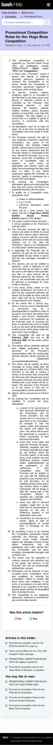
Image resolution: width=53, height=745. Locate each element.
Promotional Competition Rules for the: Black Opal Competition (27, 707)
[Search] (47, 22)
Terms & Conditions (31, 12)
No (19, 619)
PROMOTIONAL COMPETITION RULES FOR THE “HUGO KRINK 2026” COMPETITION (28, 683)
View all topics (9, 12)
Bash (5, 737)
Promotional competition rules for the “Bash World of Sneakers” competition (26, 668)
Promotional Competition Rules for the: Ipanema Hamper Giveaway (27, 699)
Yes (35, 619)
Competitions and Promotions (20, 16)
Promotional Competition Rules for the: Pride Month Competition (27, 691)
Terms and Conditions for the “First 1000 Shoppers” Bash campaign (28, 652)
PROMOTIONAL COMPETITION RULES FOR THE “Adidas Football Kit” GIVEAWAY (28, 660)
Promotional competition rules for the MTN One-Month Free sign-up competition (26, 644)
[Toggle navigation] (48, 4)
